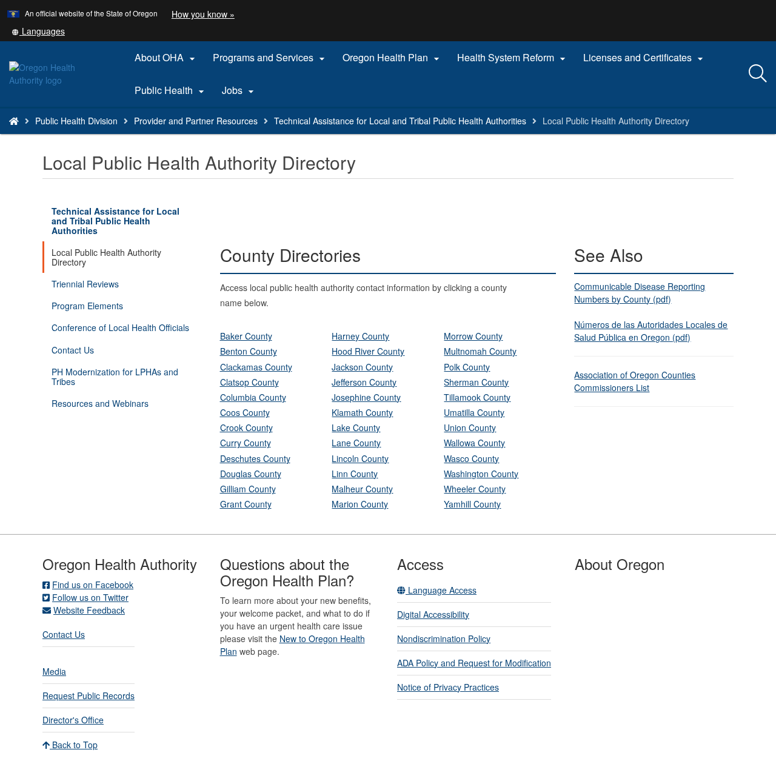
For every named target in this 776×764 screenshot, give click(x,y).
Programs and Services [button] (270, 57)
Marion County (360, 504)
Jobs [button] (239, 90)
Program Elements (87, 306)
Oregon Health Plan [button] (393, 57)
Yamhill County (472, 504)
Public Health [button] (171, 90)
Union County (470, 427)
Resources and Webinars (100, 403)
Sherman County (476, 382)
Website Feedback (89, 610)
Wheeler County (475, 489)
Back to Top (74, 745)
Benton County (248, 351)
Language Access (441, 590)
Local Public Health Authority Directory (106, 257)
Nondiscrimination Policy (443, 638)
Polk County (467, 367)
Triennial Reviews (85, 284)
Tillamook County (477, 397)
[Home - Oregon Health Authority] (14, 121)
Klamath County (362, 412)
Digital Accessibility (433, 614)
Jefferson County (364, 382)
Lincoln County (360, 458)
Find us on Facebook (92, 584)
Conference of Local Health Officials (120, 327)
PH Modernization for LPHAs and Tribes (115, 376)
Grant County (246, 504)
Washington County (481, 473)
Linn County (355, 473)
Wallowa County (474, 443)
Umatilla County (474, 412)
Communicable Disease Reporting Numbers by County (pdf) (639, 292)
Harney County (360, 336)
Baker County (246, 336)
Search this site (127, 136)
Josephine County (366, 397)
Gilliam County (248, 489)
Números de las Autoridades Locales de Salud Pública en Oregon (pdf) (651, 330)
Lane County (356, 443)
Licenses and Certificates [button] (644, 57)
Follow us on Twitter (90, 597)
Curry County (245, 443)
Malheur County (362, 489)
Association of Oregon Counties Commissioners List (634, 381)
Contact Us (73, 350)
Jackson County (362, 367)
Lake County (356, 427)
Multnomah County (480, 351)
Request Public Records (88, 695)
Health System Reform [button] (513, 57)
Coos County (245, 412)
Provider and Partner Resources (196, 121)
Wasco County (471, 458)
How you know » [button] (203, 14)
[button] (38, 31)
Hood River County (368, 351)
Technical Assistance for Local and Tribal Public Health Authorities (400, 121)
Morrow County (473, 336)
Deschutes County (255, 458)
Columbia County (253, 397)
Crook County (246, 427)
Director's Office (73, 720)
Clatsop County (249, 382)
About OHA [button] (166, 57)
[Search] (758, 74)
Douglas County (250, 473)
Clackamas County (256, 367)
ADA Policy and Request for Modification (474, 663)
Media (54, 671)
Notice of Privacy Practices (448, 687)
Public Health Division (76, 121)
